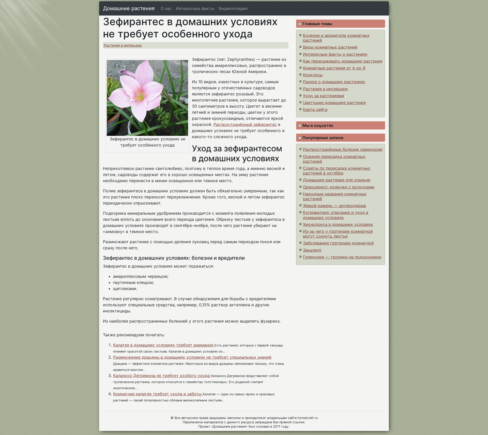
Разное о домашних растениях (334, 81)
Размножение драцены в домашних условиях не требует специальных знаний (192, 357)
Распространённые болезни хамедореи (343, 149)
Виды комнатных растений (330, 47)
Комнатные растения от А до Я (334, 67)
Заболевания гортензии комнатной (338, 242)
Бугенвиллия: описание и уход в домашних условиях (335, 215)
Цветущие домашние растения (334, 102)
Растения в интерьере (123, 45)
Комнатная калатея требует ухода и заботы (158, 393)
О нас (166, 8)
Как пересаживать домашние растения (342, 61)
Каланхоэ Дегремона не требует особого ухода (162, 375)
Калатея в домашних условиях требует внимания (164, 344)
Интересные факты (195, 8)
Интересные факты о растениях (335, 54)
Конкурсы (313, 74)
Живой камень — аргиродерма (334, 205)
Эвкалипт (312, 250)
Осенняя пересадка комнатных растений (334, 159)
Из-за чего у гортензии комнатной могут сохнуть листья (338, 234)
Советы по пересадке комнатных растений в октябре (336, 171)
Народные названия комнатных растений (335, 196)
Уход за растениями (323, 95)
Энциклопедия (233, 8)
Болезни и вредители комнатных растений (336, 38)
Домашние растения (129, 8)
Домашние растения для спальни (336, 179)
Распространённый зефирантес (245, 124)
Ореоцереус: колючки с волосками (338, 187)
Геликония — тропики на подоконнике (342, 256)
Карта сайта (315, 109)
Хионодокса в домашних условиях (338, 224)
